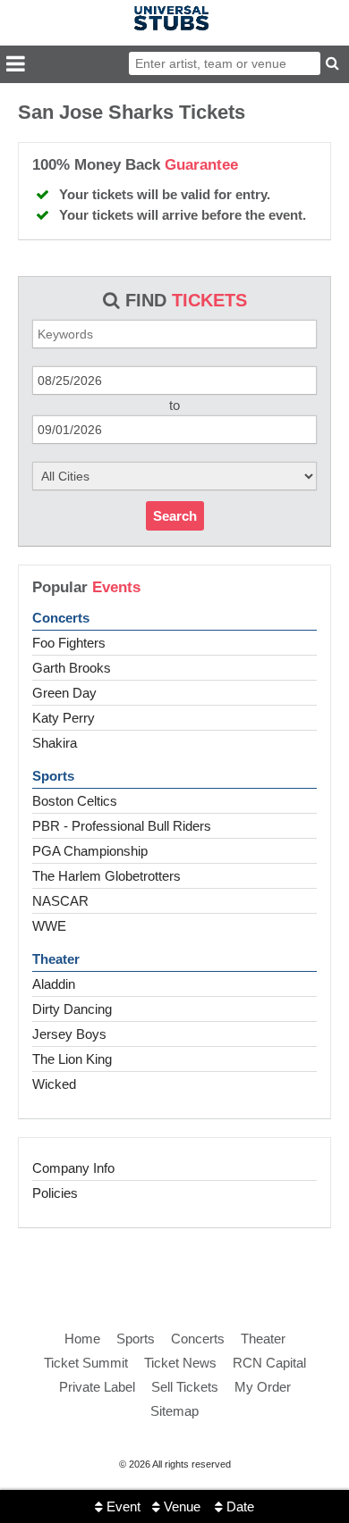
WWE (49, 925)
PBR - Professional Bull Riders (121, 825)
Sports (53, 775)
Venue (180, 1506)
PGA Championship (90, 850)
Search (175, 515)
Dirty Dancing (72, 1009)
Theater (56, 959)
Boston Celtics (74, 800)
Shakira (54, 742)
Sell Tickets (184, 1386)
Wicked (54, 1084)
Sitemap (174, 1410)
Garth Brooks (71, 667)
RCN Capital (269, 1362)
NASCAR (60, 900)
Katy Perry (63, 717)
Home (82, 1338)
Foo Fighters (69, 642)
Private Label (97, 1386)
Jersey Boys (69, 1034)
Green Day (64, 692)
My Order (262, 1386)
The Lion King (72, 1059)
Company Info (73, 1168)
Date (238, 1506)
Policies (55, 1193)
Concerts (60, 617)
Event (121, 1506)
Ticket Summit (86, 1362)
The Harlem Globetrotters (106, 875)
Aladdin (53, 984)
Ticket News (180, 1362)
